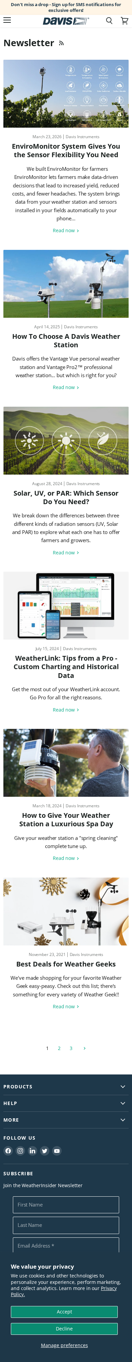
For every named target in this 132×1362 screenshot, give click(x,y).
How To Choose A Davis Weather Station (66, 340)
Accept (64, 1311)
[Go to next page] (84, 1048)
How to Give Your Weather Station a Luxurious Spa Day (66, 819)
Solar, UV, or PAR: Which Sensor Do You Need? (66, 497)
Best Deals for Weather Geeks (66, 964)
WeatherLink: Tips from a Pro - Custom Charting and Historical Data (66, 667)
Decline (64, 1328)
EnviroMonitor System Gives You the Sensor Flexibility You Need (66, 150)
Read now (64, 230)
